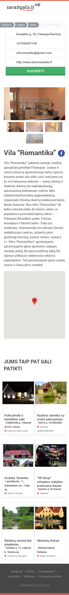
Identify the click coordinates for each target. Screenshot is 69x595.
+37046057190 (26, 43)
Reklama (29, 576)
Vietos (21, 25)
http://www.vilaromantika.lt (34, 62)
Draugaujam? (47, 571)
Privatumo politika (50, 576)
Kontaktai (14, 576)
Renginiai (17, 571)
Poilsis (31, 571)
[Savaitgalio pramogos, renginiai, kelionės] (23, 7)
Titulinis (7, 25)
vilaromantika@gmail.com (34, 53)
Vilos (33, 25)
